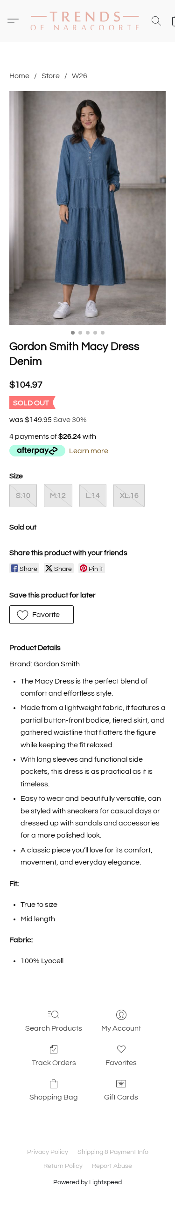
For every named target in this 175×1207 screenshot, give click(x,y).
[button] (87, 21)
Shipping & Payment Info (112, 1152)
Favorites (121, 1062)
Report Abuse (112, 1166)
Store (51, 76)
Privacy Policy (47, 1152)
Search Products (53, 1028)
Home (19, 76)
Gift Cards (121, 1097)
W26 (79, 76)
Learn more (88, 451)
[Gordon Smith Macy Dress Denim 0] (87, 208)
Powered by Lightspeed (87, 1182)
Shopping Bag (53, 1097)
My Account (121, 1028)
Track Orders (54, 1062)
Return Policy (63, 1166)
